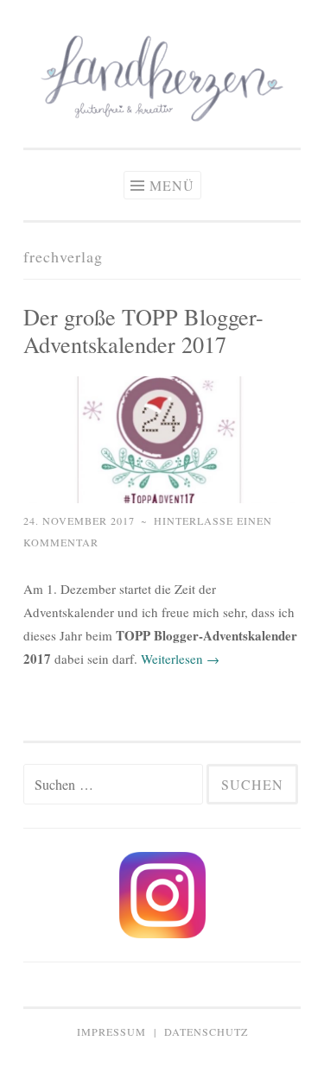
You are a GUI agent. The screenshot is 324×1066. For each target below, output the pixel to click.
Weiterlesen (180, 658)
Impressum (111, 1031)
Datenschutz (206, 1031)
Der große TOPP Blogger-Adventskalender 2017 (143, 330)
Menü (171, 185)
